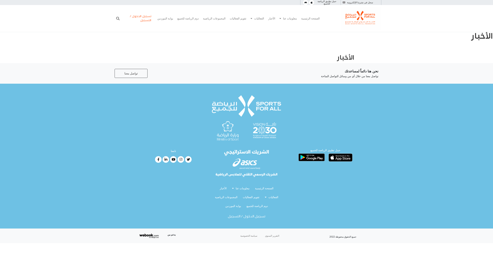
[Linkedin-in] (166, 159)
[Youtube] (173, 159)
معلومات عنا (290, 18)
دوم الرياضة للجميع (188, 18)
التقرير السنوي (272, 235)
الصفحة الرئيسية (310, 18)
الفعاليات (259, 18)
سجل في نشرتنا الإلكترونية (360, 2)
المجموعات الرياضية (214, 18)
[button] (118, 18)
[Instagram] (181, 159)
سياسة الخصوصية (248, 235)
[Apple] (311, 2)
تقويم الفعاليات (238, 18)
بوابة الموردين (165, 18)
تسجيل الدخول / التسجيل (246, 216)
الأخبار (271, 18)
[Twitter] (188, 159)
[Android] (305, 2)
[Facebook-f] (158, 159)
